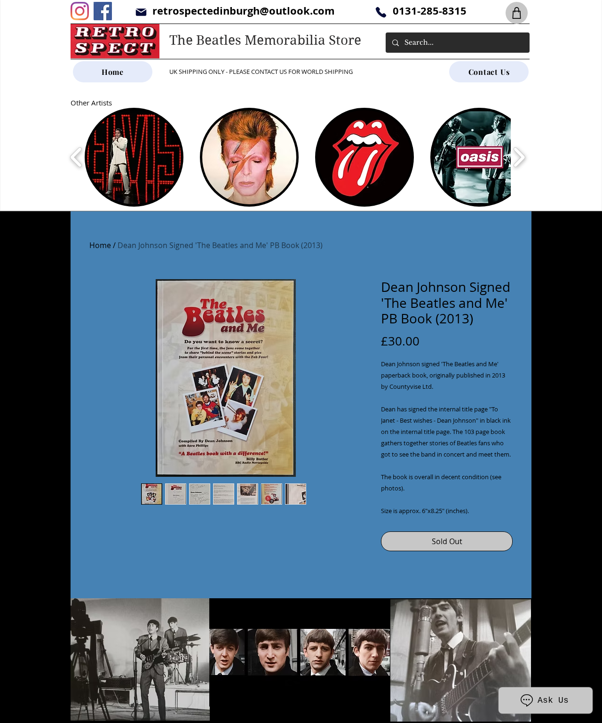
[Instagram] (80, 11)
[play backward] (76, 157)
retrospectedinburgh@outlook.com (243, 10)
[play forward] (519, 157)
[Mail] (140, 12)
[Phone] (380, 12)
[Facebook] (103, 11)
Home (100, 245)
